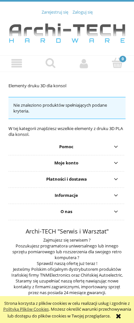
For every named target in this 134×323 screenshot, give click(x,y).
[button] (17, 63)
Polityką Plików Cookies (26, 309)
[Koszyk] (117, 63)
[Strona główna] (67, 31)
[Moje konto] (83, 63)
